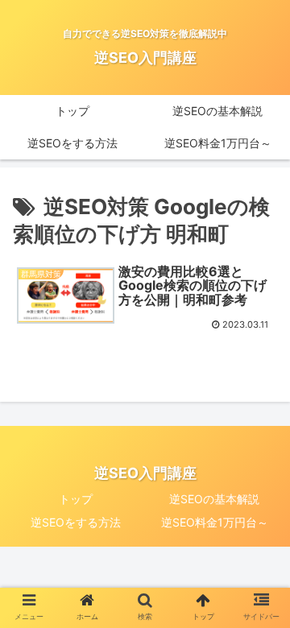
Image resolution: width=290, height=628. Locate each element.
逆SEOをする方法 (76, 522)
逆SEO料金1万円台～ (214, 522)
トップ (76, 499)
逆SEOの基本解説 (214, 499)
